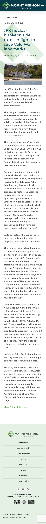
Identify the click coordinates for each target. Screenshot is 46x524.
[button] (42, 5)
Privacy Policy (23, 481)
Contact (23, 475)
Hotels (23, 459)
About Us (23, 464)
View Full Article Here (15, 407)
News (23, 470)
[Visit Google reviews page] (27, 490)
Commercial (23, 448)
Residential (23, 443)
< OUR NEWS (10, 17)
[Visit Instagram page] (23, 490)
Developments (23, 453)
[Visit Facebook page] (18, 490)
